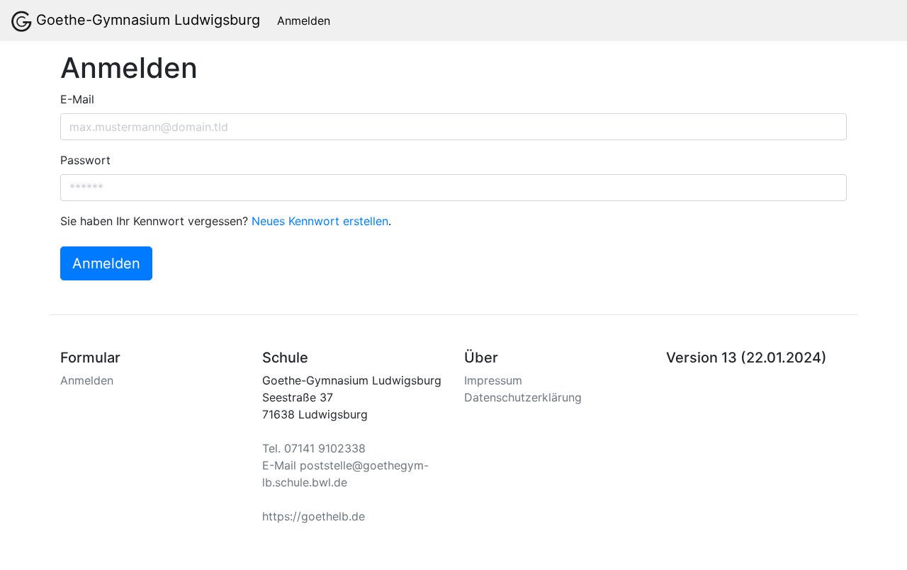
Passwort (85, 160)
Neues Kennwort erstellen (320, 221)
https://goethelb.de (313, 516)
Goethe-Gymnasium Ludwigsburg (146, 19)
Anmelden (303, 20)
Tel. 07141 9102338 (314, 448)
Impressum (493, 380)
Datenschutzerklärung (523, 397)
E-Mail (77, 99)
